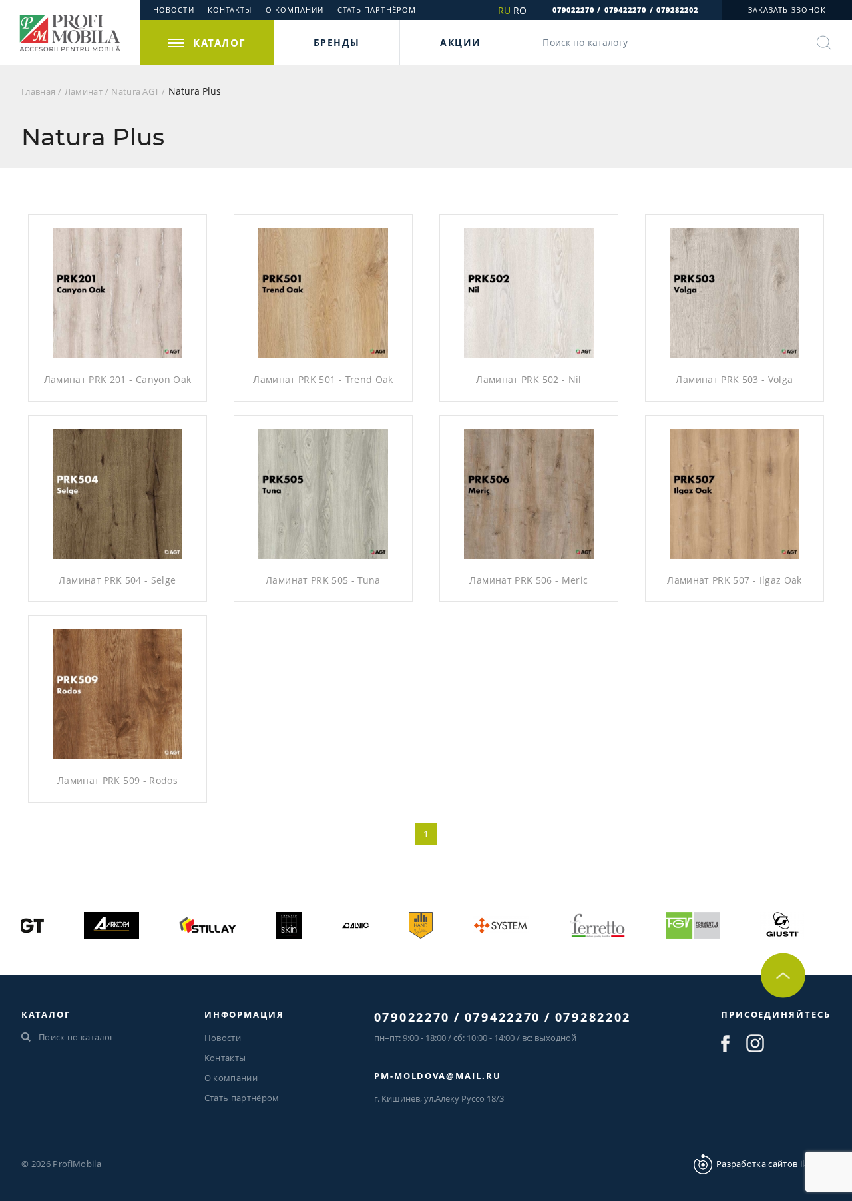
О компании (295, 10)
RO (520, 10)
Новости (173, 10)
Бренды (336, 42)
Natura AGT (135, 91)
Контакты (230, 10)
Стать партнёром (377, 10)
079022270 (573, 10)
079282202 (677, 10)
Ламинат (84, 91)
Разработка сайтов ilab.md (773, 1164)
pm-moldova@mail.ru (437, 1076)
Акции (460, 42)
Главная (38, 91)
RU (504, 10)
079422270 (625, 10)
